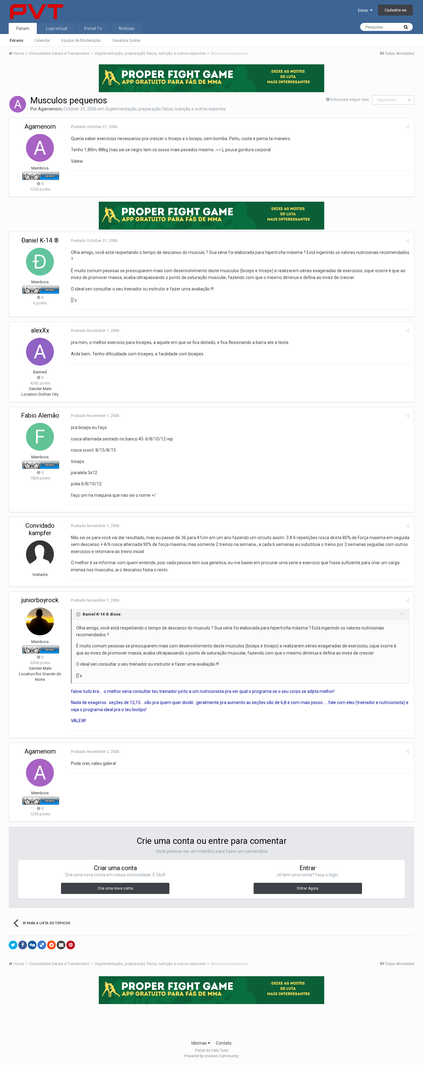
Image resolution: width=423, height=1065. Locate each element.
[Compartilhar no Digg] (32, 945)
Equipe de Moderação (81, 40)
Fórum (22, 28)
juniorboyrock (40, 600)
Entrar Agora (307, 888)
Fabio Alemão (40, 415)
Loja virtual (56, 28)
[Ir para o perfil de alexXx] (40, 352)
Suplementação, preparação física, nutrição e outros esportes (165, 108)
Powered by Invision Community (211, 1056)
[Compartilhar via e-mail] (61, 945)
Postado (94, 126)
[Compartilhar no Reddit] (51, 945)
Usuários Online (126, 40)
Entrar (364, 10)
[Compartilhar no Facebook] (22, 945)
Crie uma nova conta (115, 888)
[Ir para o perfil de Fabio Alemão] (40, 437)
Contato (224, 1043)
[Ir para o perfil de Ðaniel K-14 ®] (40, 262)
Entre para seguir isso (349, 99)
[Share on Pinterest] (70, 945)
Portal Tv (93, 28)
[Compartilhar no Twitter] (13, 945)
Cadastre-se (395, 10)
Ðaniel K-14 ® (40, 240)
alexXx (40, 330)
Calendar (42, 40)
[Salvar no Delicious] (41, 945)
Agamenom (50, 108)
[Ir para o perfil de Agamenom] (17, 104)
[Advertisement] (211, 1020)
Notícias (126, 28)
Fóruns (16, 40)
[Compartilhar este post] (407, 127)
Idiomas (199, 1043)
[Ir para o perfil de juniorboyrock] (40, 621)
